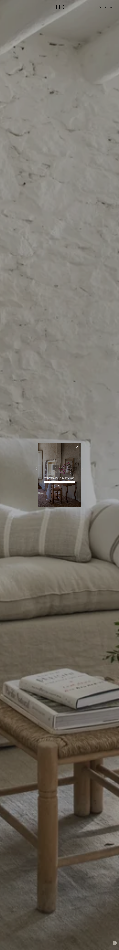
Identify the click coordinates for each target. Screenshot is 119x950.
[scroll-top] (115, 939)
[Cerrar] (77, 447)
